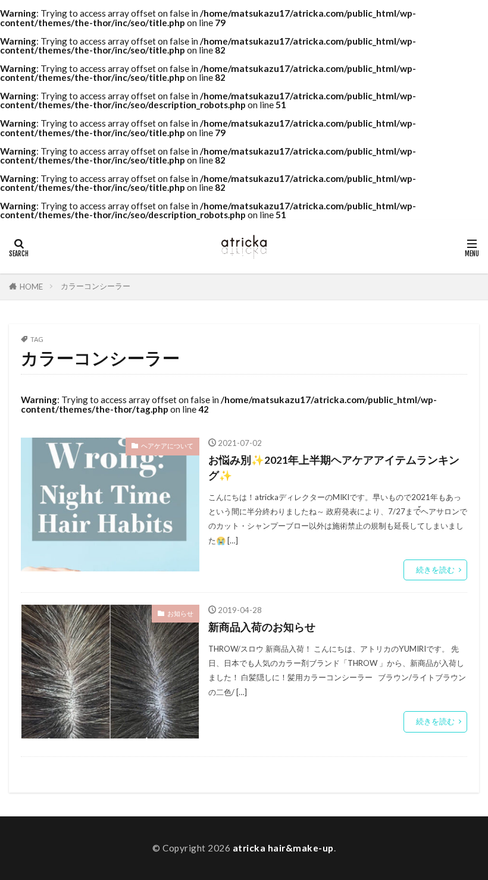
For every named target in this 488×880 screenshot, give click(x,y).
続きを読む (435, 569)
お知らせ (180, 613)
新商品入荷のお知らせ (261, 627)
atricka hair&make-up (283, 848)
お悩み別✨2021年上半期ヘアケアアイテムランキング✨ (333, 468)
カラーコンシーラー (95, 286)
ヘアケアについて (167, 446)
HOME (31, 286)
